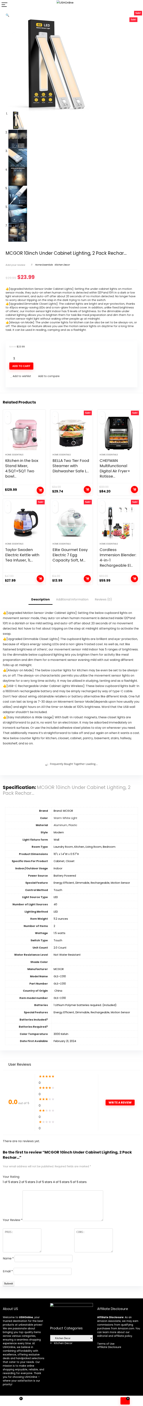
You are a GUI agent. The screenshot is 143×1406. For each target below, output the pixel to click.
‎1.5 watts (59, 933)
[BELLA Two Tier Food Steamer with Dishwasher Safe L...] (72, 433)
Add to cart (21, 366)
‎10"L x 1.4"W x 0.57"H (66, 854)
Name (8, 1258)
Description (40, 599)
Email (8, 1271)
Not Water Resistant (67, 955)
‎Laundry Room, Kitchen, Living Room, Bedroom (84, 847)
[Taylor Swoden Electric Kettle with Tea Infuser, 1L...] (24, 522)
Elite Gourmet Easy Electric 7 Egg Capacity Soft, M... (70, 555)
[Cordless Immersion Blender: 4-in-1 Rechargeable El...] (119, 522)
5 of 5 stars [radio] (78, 1182)
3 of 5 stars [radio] (44, 1182)
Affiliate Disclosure (109, 1347)
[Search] (137, 5)
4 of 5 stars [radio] (61, 1182)
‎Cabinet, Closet (64, 861)
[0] (125, 1401)
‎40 (55, 904)
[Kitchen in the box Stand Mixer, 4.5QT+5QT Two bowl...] (24, 433)
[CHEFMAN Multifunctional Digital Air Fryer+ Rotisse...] (119, 433)
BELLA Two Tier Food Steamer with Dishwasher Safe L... (71, 466)
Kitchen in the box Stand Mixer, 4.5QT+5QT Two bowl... (21, 468)
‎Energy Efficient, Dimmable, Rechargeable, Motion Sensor (92, 883)
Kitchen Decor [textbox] (61, 1343)
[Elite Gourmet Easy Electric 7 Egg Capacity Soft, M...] (72, 522)
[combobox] (61, 1343)
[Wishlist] (53, 1401)
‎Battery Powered (65, 876)
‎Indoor (58, 868)
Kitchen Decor (62, 264)
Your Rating (11, 1177)
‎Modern (59, 832)
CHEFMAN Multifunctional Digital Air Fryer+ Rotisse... (115, 468)
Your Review (13, 1220)
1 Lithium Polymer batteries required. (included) (85, 1005)
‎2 (54, 926)
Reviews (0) (103, 599)
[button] (7, 15)
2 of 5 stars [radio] (27, 1182)
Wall (56, 840)
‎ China (58, 991)
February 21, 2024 (65, 1041)
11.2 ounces (61, 919)
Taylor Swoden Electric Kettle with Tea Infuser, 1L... (22, 555)
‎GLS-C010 (60, 976)
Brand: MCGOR (63, 811)
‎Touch (58, 890)
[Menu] (4, 5)
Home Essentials (44, 264)
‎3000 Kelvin (61, 1034)
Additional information (72, 599)
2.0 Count (60, 948)
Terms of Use (106, 1344)
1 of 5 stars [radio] (10, 1182)
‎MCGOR (59, 969)
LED (56, 897)
